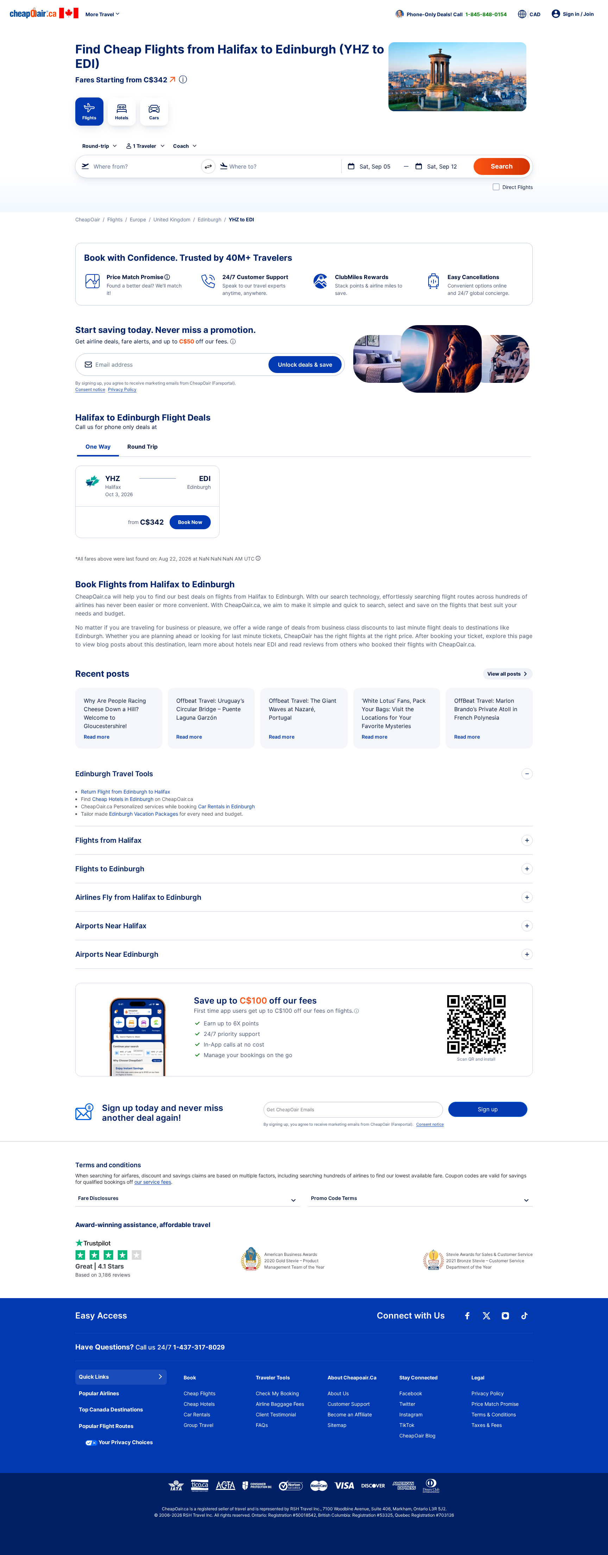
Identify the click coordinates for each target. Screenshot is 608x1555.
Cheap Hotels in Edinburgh (122, 799)
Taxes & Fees (486, 1425)
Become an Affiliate (350, 1414)
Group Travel (198, 1425)
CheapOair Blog (417, 1436)
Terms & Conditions (493, 1414)
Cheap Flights (199, 1393)
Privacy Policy (122, 389)
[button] (451, 14)
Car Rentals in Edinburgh (226, 806)
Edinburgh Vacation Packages (143, 814)
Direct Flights (517, 187)
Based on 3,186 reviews (102, 1270)
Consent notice (90, 389)
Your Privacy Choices (126, 1442)
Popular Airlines (99, 1393)
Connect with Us (411, 1315)
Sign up (488, 1109)
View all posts (504, 674)
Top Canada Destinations (111, 1409)
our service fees (152, 1182)
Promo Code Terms (334, 1198)
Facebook (410, 1393)
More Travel (100, 14)
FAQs (262, 1425)
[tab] (89, 111)
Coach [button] (181, 146)
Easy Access (101, 1315)
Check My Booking (277, 1393)
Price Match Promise (495, 1404)
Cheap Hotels (199, 1404)
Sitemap (337, 1425)
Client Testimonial (276, 1414)
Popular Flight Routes (106, 1426)
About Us (338, 1393)
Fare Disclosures (98, 1198)
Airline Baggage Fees (280, 1404)
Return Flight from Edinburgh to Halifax (125, 792)
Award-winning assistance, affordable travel (142, 1224)
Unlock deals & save (305, 364)
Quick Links (94, 1376)
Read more (96, 737)
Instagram (411, 1414)
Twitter (407, 1404)
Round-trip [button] (95, 146)
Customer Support (349, 1404)
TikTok (406, 1425)
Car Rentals (197, 1414)
